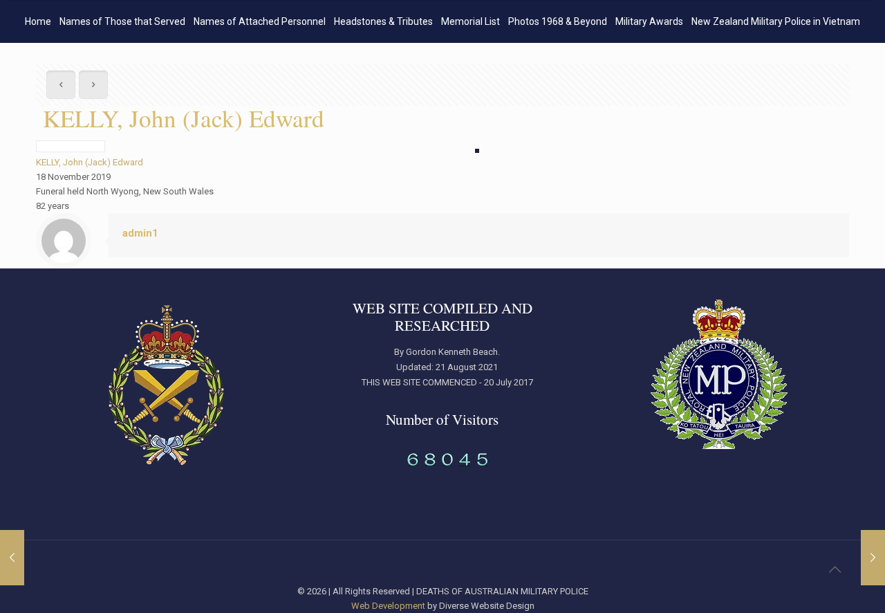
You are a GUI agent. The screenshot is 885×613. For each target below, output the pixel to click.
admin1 (140, 233)
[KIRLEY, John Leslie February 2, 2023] (873, 557)
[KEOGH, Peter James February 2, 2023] (12, 557)
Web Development (388, 606)
